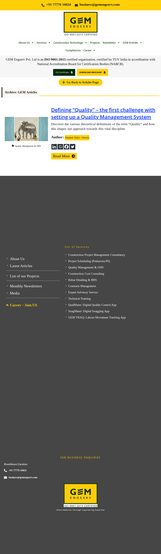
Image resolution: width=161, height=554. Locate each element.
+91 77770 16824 (58, 4)
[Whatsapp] (60, 146)
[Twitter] (72, 146)
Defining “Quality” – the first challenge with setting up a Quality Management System (103, 113)
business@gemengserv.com (100, 4)
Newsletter (109, 42)
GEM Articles (130, 42)
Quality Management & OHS (28, 146)
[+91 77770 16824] (43, 5)
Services (42, 42)
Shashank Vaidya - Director (77, 137)
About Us (24, 42)
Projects (95, 42)
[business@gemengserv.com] (76, 5)
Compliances (73, 50)
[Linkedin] (54, 146)
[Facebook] (66, 146)
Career (87, 50)
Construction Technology (68, 42)
